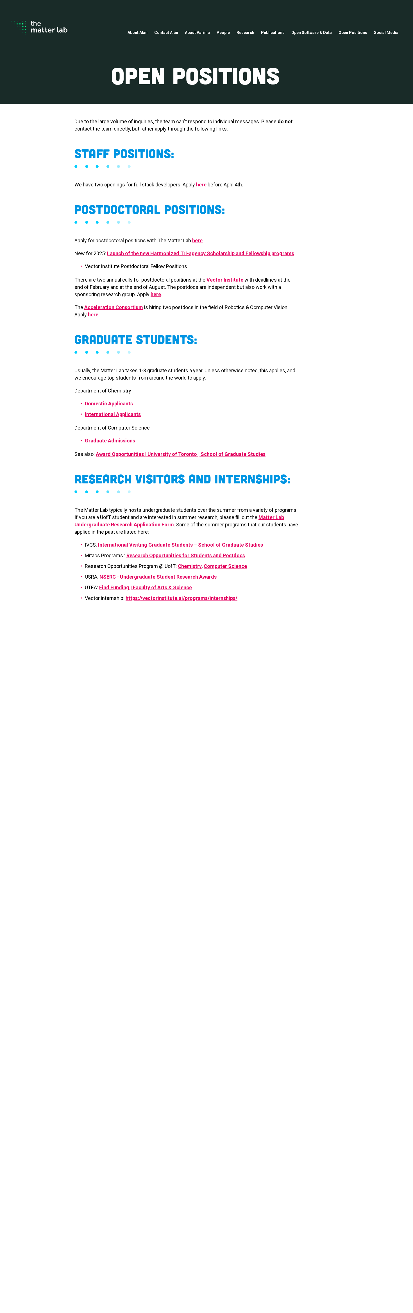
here (201, 185)
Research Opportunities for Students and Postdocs (185, 555)
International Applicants (113, 414)
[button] (137, 33)
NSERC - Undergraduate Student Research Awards (158, 577)
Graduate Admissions (110, 441)
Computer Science (225, 566)
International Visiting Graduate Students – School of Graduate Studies (180, 545)
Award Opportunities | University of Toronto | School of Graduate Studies (181, 454)
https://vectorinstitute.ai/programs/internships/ (181, 598)
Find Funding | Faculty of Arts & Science (145, 587)
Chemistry (190, 566)
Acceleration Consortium (113, 307)
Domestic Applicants (109, 404)
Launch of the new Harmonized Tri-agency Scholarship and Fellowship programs (200, 253)
